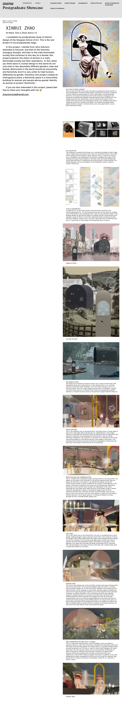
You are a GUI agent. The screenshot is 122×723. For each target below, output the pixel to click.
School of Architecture (57, 8)
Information (27, 3)
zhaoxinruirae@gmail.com (16, 94)
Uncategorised (82, 3)
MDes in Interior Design (10, 21)
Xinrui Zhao (20, 27)
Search (37, 3)
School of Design (70, 3)
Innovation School (55, 3)
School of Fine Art (96, 3)
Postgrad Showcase (23, 7)
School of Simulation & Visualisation (112, 4)
